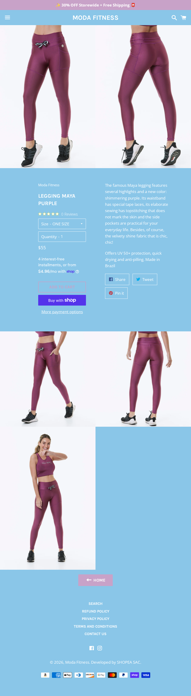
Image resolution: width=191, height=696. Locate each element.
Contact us (95, 634)
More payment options (62, 311)
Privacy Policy (95, 618)
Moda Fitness (95, 17)
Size (44, 223)
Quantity (49, 236)
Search (95, 603)
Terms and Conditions (95, 626)
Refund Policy (95, 611)
